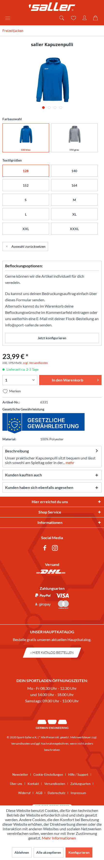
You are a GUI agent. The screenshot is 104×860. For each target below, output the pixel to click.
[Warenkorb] (96, 18)
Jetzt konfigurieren (52, 338)
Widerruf (24, 793)
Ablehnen (22, 852)
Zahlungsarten (80, 784)
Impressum (78, 793)
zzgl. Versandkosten (35, 363)
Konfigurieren (78, 852)
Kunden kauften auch (23, 474)
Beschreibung (17, 451)
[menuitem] (9, 18)
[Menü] (9, 18)
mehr (69, 462)
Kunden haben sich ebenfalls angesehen (39, 487)
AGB (39, 793)
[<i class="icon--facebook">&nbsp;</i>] (46, 549)
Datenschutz (56, 793)
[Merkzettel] (73, 18)
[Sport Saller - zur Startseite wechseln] (52, 6)
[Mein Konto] (84, 18)
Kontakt (33, 784)
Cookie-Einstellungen (48, 774)
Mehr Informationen (59, 838)
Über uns (16, 784)
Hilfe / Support (78, 774)
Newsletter (20, 774)
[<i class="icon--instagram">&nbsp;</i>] (56, 549)
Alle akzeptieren (48, 852)
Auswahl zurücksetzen (28, 246)
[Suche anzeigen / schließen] (61, 18)
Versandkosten (20, 743)
